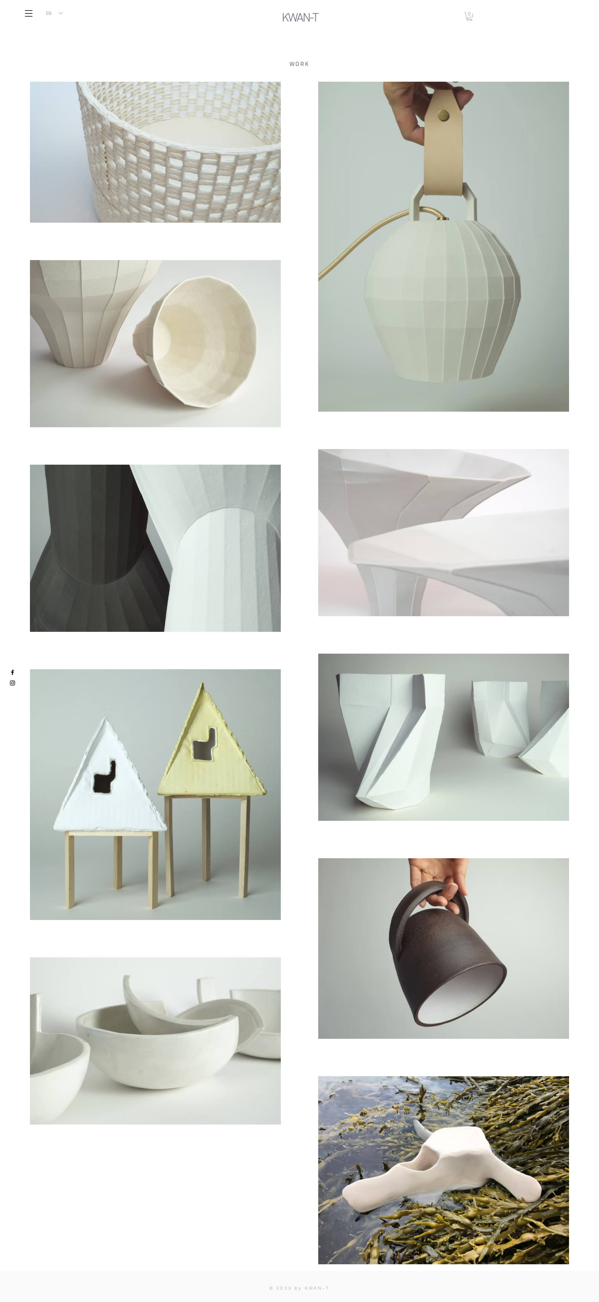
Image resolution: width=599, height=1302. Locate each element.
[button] (28, 13)
